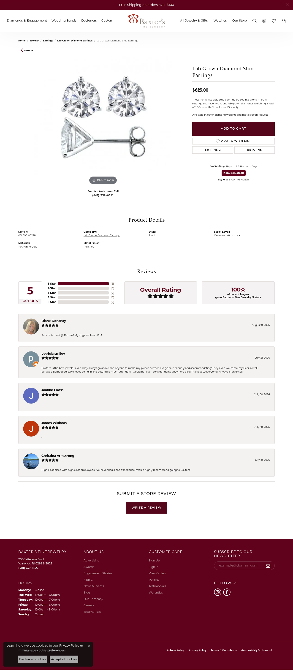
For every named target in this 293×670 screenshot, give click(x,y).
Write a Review (146, 507)
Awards (89, 567)
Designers (89, 20)
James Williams (54, 423)
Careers (89, 605)
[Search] (254, 21)
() (112, 283)
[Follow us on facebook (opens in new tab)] (227, 592)
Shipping (213, 150)
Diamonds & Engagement (27, 20)
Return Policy (175, 650)
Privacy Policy (197, 650)
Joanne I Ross (52, 390)
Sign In (153, 567)
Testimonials (92, 611)
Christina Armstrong (57, 456)
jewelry (34, 40)
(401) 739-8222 (103, 195)
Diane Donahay (53, 321)
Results (28, 50)
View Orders (157, 573)
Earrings (48, 40)
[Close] (287, 5)
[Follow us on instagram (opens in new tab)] (217, 592)
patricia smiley (53, 353)
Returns (254, 150)
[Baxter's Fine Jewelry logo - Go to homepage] (146, 21)
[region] (103, 117)
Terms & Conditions (224, 650)
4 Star (52, 288)
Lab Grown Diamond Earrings (74, 40)
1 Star (52, 302)
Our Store (239, 20)
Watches (220, 20)
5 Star (52, 283)
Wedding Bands (64, 20)
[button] (284, 21)
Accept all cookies (64, 659)
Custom (107, 20)
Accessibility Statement (256, 650)
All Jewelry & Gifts (194, 20)
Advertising (91, 560)
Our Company (93, 599)
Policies (154, 579)
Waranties (156, 592)
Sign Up (154, 560)
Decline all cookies (32, 659)
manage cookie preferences (44, 650)
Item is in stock (233, 172)
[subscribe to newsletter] (268, 566)
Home (21, 40)
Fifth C (88, 579)
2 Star (52, 297)
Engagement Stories (98, 573)
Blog (87, 592)
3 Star (52, 292)
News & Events (94, 586)
